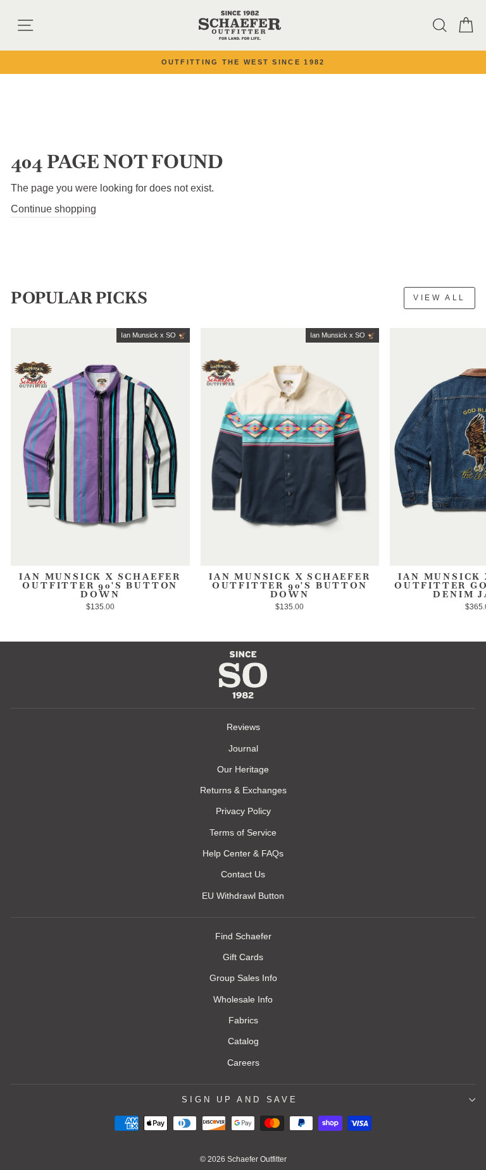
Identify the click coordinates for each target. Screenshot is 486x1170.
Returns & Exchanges (243, 790)
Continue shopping (53, 209)
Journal (243, 748)
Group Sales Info (243, 978)
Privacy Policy (243, 811)
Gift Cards (243, 957)
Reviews (243, 727)
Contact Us (243, 874)
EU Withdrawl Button (243, 896)
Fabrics (243, 1020)
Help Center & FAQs (243, 853)
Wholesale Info (243, 999)
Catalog (243, 1041)
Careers (243, 1062)
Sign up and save (239, 1099)
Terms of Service (243, 832)
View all (439, 297)
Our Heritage (243, 769)
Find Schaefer (243, 936)
